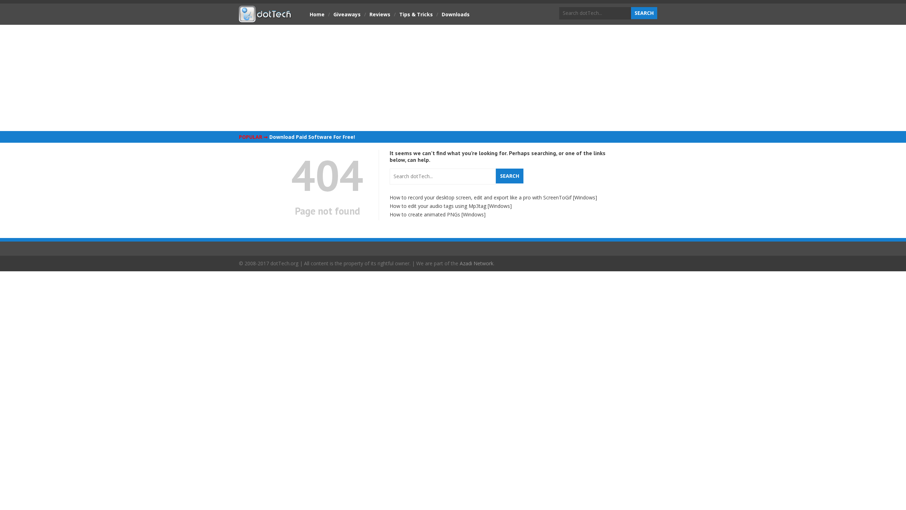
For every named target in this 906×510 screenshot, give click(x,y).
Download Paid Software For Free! (312, 137)
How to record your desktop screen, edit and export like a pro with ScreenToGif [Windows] (493, 197)
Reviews (379, 14)
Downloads (456, 14)
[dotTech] (265, 18)
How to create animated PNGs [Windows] (438, 214)
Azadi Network (476, 263)
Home (317, 14)
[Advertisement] (453, 78)
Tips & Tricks (416, 14)
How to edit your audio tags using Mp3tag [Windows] (451, 206)
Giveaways (347, 14)
